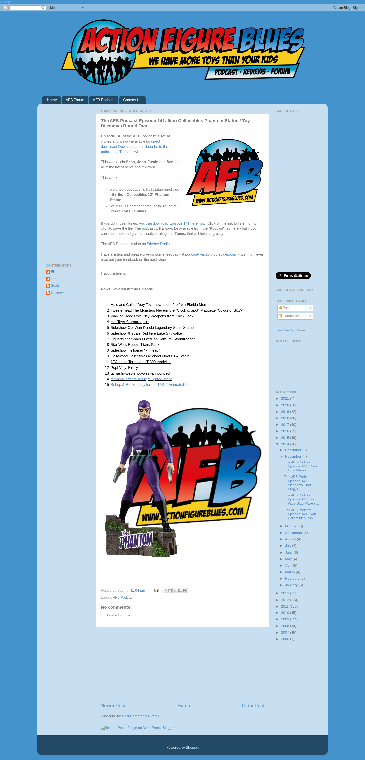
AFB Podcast (103, 100)
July (288, 546)
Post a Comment (120, 615)
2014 (285, 444)
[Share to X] (174, 590)
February (292, 578)
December (293, 450)
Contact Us (132, 100)
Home (52, 100)
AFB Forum (75, 100)
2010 (285, 613)
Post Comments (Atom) (140, 716)
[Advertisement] (182, 665)
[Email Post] (156, 590)
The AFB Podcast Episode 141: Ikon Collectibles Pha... (300, 514)
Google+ (7, 2)
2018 (285, 418)
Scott (55, 285)
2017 (285, 425)
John (55, 279)
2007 (285, 632)
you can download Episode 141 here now (172, 223)
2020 (285, 405)
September (294, 533)
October (292, 526)
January (292, 585)
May (289, 559)
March (290, 572)
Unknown (58, 292)
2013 (285, 593)
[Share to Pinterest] (184, 590)
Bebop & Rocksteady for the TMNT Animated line (150, 384)
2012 (285, 600)
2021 (285, 398)
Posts (286, 308)
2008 (285, 626)
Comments (291, 316)
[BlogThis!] (170, 590)
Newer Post (113, 705)
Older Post (253, 705)
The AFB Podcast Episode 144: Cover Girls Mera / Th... (301, 466)
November (293, 456)
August (291, 539)
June (289, 552)
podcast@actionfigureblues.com (211, 254)
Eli (53, 272)
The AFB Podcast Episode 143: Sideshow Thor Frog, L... (297, 483)
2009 (285, 619)
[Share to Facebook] (179, 590)
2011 (285, 606)
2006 (285, 639)
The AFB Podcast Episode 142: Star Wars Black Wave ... (301, 499)
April (289, 565)
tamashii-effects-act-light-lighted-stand (141, 379)
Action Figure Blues (286, 330)
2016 (285, 431)
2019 (285, 412)
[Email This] (165, 590)
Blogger (192, 747)
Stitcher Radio (158, 244)
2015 (285, 438)
